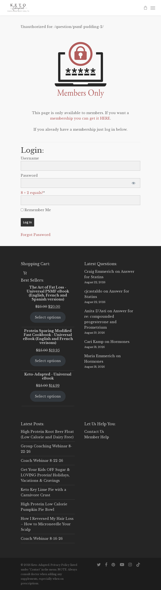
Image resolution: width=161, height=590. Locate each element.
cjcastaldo (93, 291)
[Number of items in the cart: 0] (25, 273)
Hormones (120, 342)
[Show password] (133, 183)
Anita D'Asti (95, 311)
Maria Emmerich (99, 356)
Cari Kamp (94, 342)
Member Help (96, 437)
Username (30, 158)
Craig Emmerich (99, 271)
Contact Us (94, 431)
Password (29, 175)
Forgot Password (36, 235)
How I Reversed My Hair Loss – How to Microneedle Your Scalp (47, 524)
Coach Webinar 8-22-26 (42, 460)
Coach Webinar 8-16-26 (42, 538)
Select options (48, 317)
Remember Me (37, 210)
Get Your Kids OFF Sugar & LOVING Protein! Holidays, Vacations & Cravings (45, 475)
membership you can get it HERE (80, 118)
